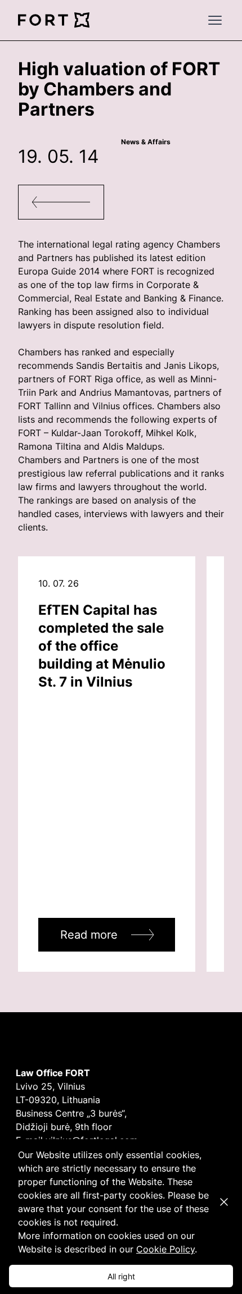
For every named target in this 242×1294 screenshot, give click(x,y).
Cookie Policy (165, 1249)
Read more (89, 934)
